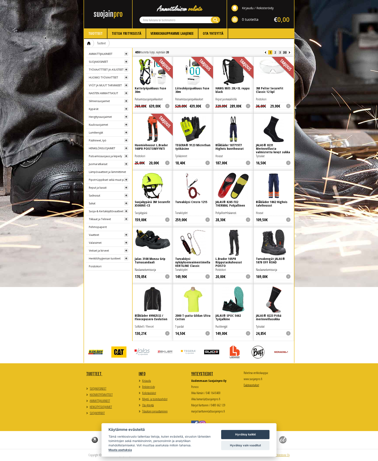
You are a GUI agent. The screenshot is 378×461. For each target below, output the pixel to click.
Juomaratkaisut (98, 164)
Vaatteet (94, 235)
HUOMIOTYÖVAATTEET (101, 395)
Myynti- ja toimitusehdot (154, 399)
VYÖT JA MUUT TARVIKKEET (105, 85)
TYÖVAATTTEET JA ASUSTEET (106, 69)
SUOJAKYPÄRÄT (97, 413)
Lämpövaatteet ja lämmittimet (107, 172)
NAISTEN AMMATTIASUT (103, 93)
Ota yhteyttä (213, 33)
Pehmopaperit (98, 227)
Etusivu (89, 43)
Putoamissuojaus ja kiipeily (105, 156)
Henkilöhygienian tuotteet (105, 258)
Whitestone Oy (282, 455)
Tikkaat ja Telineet (100, 219)
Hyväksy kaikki (245, 434)
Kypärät (93, 109)
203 (285, 52)
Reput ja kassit (98, 188)
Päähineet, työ (97, 140)
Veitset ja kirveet (99, 250)
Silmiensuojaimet (99, 101)
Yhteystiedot (202, 373)
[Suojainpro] (108, 14)
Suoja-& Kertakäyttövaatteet (106, 211)
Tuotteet (95, 33)
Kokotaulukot (149, 393)
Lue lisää (153, 79)
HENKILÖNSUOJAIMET (102, 148)
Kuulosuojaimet (98, 125)
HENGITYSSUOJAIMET (101, 407)
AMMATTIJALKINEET (100, 54)
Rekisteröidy (265, 8)
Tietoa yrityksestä (126, 33)
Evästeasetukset (251, 385)
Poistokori (95, 266)
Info (142, 373)
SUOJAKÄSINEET (98, 62)
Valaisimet (95, 243)
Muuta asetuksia (120, 450)
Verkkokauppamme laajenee (172, 33)
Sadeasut (94, 195)
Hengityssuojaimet (100, 117)
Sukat (92, 203)
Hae (215, 20)
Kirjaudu (248, 8)
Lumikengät (96, 132)
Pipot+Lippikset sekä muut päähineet (109, 180)
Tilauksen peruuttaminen (155, 411)
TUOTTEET (94, 373)
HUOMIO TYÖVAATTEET (103, 77)
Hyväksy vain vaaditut (245, 445)
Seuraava (289, 52)
